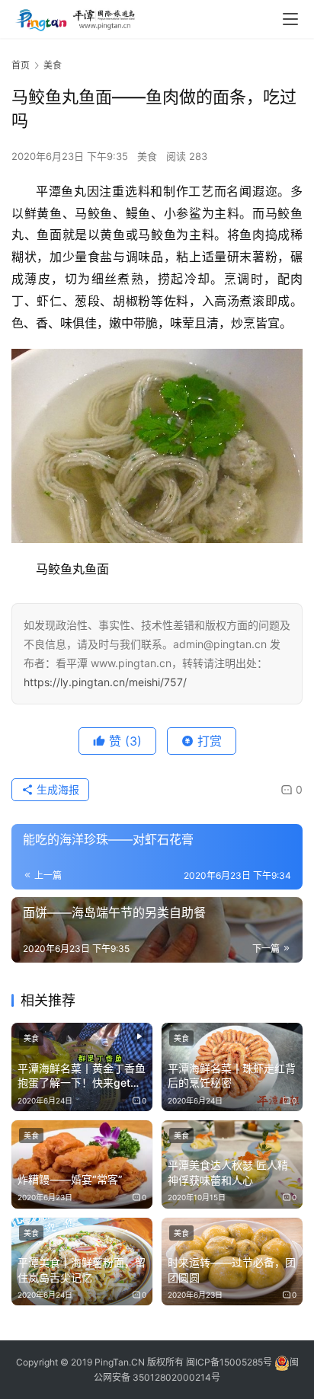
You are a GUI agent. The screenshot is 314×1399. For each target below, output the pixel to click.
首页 (20, 65)
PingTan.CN (120, 1362)
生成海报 (56, 789)
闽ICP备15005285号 (229, 1362)
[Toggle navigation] (290, 19)
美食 (147, 156)
